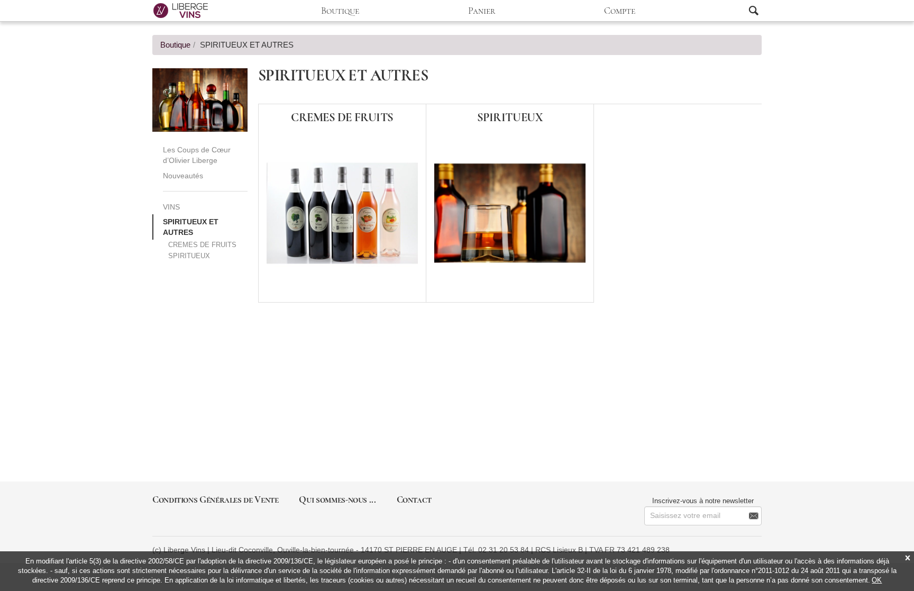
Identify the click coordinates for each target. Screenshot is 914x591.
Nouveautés (183, 175)
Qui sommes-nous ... (337, 499)
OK (877, 580)
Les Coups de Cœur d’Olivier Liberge (197, 155)
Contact (414, 499)
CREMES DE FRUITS (202, 245)
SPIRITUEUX (189, 256)
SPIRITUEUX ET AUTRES (190, 227)
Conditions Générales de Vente (215, 499)
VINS (171, 207)
